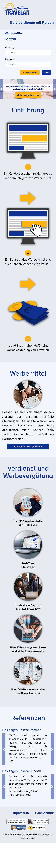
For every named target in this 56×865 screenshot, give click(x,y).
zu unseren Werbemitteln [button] (28, 446)
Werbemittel (14, 33)
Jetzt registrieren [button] (29, 72)
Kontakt (10, 39)
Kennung (9, 47)
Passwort (10, 59)
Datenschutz (44, 813)
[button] (1, 89)
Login (46, 72)
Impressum (20, 813)
